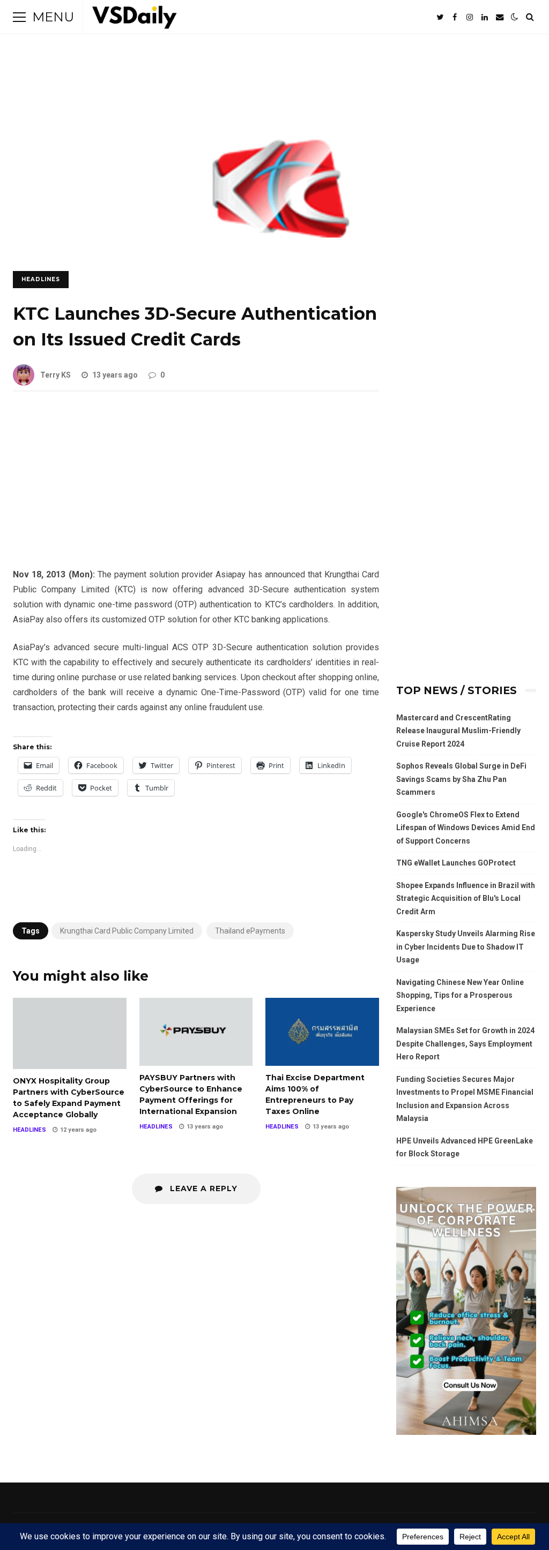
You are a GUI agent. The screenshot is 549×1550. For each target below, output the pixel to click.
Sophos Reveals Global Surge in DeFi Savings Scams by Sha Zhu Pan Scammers (461, 779)
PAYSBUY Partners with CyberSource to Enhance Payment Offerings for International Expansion (196, 1031)
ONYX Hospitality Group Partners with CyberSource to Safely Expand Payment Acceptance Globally (70, 1033)
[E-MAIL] (499, 17)
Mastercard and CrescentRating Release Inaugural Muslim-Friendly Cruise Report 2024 (458, 730)
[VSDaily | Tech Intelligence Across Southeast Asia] (134, 19)
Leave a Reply (202, 1188)
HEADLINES (40, 279)
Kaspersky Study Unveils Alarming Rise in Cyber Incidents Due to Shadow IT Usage (465, 946)
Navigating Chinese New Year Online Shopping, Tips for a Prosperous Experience (460, 995)
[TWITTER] (439, 17)
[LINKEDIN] (484, 17)
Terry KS (55, 375)
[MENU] (19, 17)
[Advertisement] (196, 488)
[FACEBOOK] (454, 17)
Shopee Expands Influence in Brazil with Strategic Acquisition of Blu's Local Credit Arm (465, 898)
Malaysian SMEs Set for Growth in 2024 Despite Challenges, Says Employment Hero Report (465, 1043)
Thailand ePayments (250, 931)
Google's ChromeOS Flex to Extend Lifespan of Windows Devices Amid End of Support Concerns (465, 827)
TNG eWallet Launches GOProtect (456, 863)
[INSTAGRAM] (469, 17)
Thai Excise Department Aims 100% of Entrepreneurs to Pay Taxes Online (322, 1031)
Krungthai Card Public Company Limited (127, 931)
